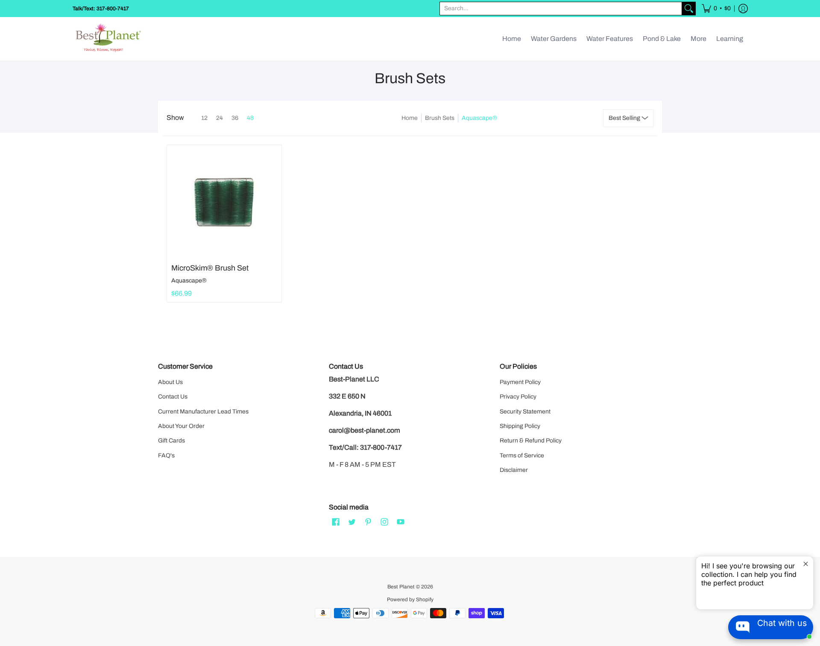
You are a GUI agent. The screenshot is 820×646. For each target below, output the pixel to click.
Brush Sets (439, 118)
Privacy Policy (518, 396)
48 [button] (250, 118)
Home (409, 118)
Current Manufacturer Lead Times (203, 411)
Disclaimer (514, 470)
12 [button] (204, 118)
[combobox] (560, 8)
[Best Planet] (109, 39)
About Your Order (181, 426)
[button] (716, 8)
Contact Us (172, 396)
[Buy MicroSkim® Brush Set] (224, 202)
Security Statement (525, 411)
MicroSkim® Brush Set (210, 268)
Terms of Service (522, 455)
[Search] (689, 8)
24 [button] (219, 118)
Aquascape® (189, 280)
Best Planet (401, 587)
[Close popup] (806, 564)
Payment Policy (520, 382)
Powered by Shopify (410, 599)
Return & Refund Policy (531, 440)
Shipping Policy (520, 426)
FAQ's (166, 455)
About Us (170, 382)
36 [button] (234, 118)
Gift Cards (171, 440)
